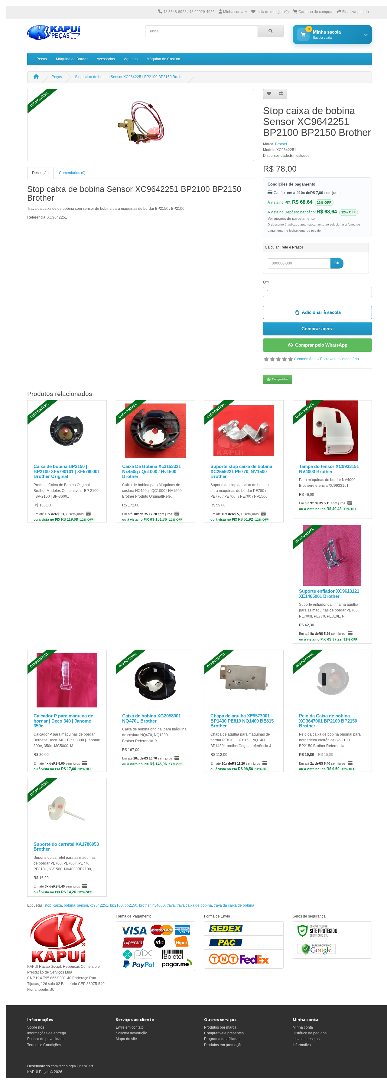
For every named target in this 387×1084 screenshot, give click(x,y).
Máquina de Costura (163, 59)
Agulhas (131, 59)
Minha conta (303, 1027)
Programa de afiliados (222, 1039)
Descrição (40, 173)
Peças (42, 59)
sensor (82, 905)
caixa (57, 905)
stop (47, 905)
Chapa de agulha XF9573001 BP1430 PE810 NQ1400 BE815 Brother (242, 720)
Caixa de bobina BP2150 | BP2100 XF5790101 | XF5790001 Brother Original (67, 471)
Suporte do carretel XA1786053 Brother (66, 847)
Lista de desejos (306, 1039)
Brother (281, 144)
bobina (69, 905)
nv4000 (158, 905)
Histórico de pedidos (310, 1033)
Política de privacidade (46, 1039)
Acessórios (106, 59)
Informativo (302, 1045)
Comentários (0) (72, 173)
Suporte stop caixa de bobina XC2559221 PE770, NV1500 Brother (241, 471)
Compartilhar (280, 379)
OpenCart (85, 1066)
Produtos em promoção (223, 1045)
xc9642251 (99, 905)
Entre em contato (130, 1027)
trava (171, 905)
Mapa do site (126, 1039)
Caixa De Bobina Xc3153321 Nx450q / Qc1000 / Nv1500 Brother (151, 471)
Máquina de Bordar (72, 59)
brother (145, 905)
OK (337, 263)
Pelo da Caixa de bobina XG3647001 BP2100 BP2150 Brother (328, 720)
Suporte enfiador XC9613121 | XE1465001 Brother (330, 593)
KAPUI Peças (38, 1072)
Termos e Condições (44, 1045)
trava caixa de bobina (194, 905)
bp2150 (131, 905)
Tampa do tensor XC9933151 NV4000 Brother (329, 469)
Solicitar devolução (131, 1033)
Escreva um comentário (339, 359)
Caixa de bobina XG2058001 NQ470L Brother (151, 718)
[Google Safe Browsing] (317, 949)
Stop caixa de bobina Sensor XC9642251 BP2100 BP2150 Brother (130, 77)
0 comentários (305, 359)
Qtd (266, 282)
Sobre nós (35, 1027)
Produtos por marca (220, 1027)
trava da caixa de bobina (234, 905)
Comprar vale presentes (224, 1033)
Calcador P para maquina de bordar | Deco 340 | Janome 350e (63, 720)
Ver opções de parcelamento (291, 218)
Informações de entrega (46, 1033)
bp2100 (116, 905)
